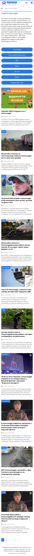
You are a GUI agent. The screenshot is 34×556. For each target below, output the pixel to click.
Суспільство (5, 89)
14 (15, 540)
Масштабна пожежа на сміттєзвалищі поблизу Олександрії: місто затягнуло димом (16, 156)
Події (3, 131)
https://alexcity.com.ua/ (23, 551)
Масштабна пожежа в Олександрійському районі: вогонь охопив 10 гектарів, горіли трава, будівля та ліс (15, 246)
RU (26, 3)
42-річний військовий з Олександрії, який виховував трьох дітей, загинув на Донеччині (16, 200)
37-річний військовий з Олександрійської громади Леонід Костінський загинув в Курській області (15, 518)
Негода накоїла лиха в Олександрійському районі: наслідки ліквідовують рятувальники (16, 334)
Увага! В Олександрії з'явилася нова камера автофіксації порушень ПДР (16, 291)
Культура (5, 354)
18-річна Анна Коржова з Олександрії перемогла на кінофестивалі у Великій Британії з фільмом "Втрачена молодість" (16, 380)
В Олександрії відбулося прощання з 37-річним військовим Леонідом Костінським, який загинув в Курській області (16, 426)
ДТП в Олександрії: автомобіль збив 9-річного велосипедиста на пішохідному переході (16, 472)
